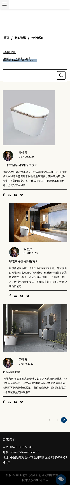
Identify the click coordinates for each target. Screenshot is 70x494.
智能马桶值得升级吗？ (23, 261)
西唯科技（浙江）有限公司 (33, 475)
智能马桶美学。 (13, 372)
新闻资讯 (20, 38)
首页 (6, 38)
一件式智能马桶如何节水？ (20, 165)
